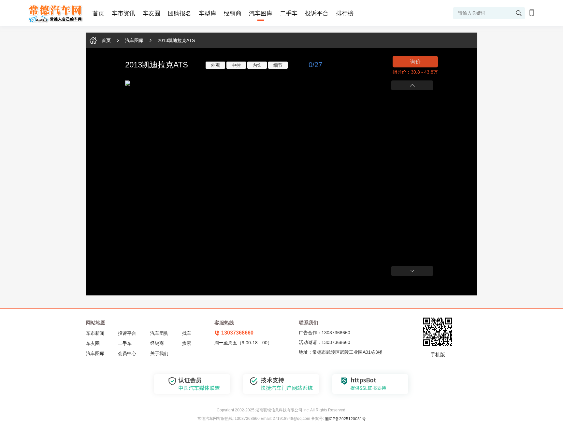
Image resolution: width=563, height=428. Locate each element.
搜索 (186, 343)
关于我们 (159, 353)
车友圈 (151, 13)
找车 (186, 333)
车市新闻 (95, 333)
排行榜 (345, 13)
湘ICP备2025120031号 (345, 419)
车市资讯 (123, 13)
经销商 (232, 13)
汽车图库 (260, 13)
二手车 (288, 13)
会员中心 (127, 353)
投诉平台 (316, 13)
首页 (98, 13)
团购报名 (179, 13)
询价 (415, 61)
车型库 (207, 13)
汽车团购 (159, 333)
